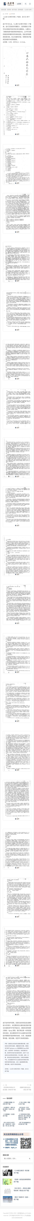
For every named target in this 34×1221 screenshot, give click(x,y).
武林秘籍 (20, 9)
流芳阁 (9, 9)
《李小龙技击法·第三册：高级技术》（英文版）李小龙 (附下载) (9, 1124)
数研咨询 (24, 1064)
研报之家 (7, 1066)
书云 (28, 1064)
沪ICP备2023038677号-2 (16, 1215)
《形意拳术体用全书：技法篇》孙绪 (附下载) (9, 1088)
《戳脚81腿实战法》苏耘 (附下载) (25, 1088)
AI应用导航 (12, 1066)
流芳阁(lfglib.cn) (21, 1213)
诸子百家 (14, 9)
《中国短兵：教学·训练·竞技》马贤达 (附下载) (9, 1109)
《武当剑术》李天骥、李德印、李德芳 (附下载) (24, 1109)
